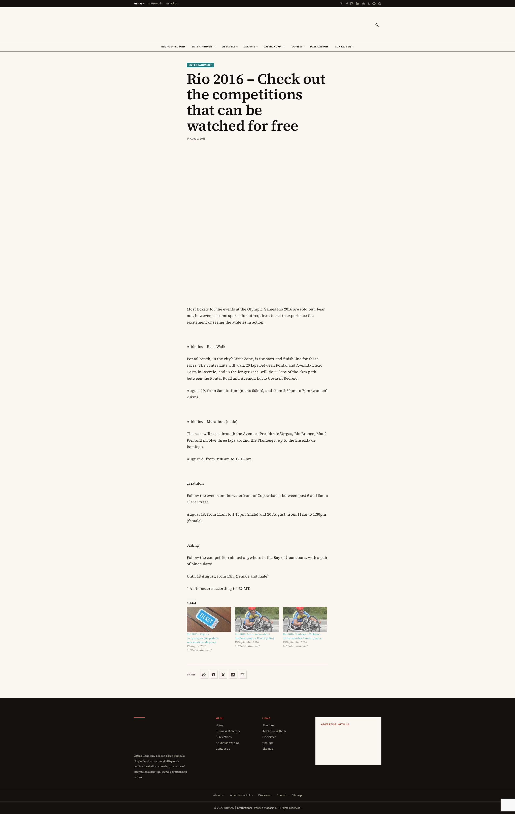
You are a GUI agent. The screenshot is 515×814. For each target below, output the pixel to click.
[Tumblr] (369, 3)
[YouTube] (363, 3)
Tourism (296, 46)
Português (155, 3)
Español (172, 3)
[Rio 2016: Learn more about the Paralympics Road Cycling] (257, 619)
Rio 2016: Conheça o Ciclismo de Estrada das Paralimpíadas (302, 636)
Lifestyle (228, 46)
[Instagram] (352, 3)
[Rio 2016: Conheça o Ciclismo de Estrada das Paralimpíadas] (305, 619)
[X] (341, 3)
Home (219, 725)
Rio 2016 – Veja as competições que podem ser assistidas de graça (202, 638)
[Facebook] (347, 3)
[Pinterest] (379, 3)
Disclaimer (269, 737)
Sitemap (267, 748)
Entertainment (202, 46)
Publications (319, 46)
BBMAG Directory (173, 46)
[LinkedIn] (357, 3)
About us (268, 725)
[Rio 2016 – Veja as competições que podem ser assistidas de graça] (209, 619)
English (139, 3)
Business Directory (228, 731)
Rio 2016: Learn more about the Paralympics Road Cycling (254, 636)
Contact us (343, 46)
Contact (267, 742)
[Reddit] (374, 3)
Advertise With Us (227, 742)
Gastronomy (273, 46)
